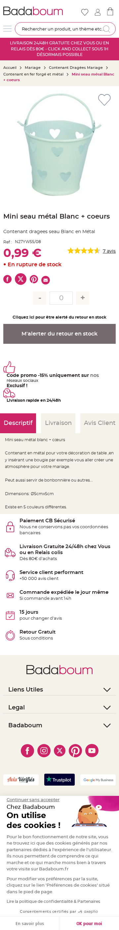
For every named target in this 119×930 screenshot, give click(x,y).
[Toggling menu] (7, 28)
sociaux (30, 381)
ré (9, 381)
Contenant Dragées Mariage (76, 68)
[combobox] (65, 28)
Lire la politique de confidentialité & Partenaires (53, 902)
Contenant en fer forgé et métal (33, 74)
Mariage (33, 68)
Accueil (10, 68)
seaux (16, 381)
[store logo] (33, 11)
